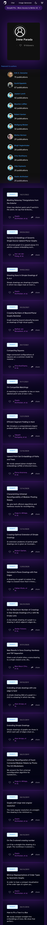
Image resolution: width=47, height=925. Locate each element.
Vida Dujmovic (20, 166)
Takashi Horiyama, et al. (21, 436)
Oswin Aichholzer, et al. (21, 217)
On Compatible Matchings (17, 387)
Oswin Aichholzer (21, 176)
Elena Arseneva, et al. (21, 473)
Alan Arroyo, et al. (20, 705)
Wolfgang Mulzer (21, 125)
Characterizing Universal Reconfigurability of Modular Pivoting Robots (22, 497)
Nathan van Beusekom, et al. (21, 330)
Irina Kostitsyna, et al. (21, 367)
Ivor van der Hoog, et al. (19, 255)
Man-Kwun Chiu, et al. (21, 667)
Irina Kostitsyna (20, 156)
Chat (13, 3)
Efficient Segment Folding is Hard (20, 422)
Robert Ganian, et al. (20, 551)
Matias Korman (20, 135)
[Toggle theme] (36, 3)
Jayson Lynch (19, 93)
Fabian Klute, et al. (21, 589)
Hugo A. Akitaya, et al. (21, 514)
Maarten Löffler (20, 104)
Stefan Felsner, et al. (20, 630)
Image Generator (25, 3)
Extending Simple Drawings (18, 725)
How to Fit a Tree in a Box (17, 912)
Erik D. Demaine (20, 73)
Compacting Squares (15, 350)
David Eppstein (20, 83)
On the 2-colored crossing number (21, 840)
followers (29, 45)
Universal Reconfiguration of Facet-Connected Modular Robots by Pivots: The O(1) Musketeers (22, 763)
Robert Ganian (20, 114)
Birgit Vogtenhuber (21, 145)
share (37, 217)
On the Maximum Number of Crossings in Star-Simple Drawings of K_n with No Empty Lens (23, 612)
